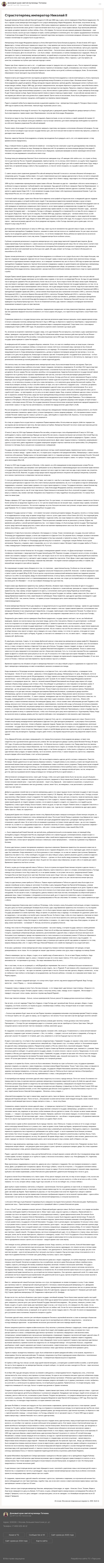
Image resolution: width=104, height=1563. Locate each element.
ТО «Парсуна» (94, 1559)
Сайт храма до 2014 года (16, 1541)
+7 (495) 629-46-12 (19, 1526)
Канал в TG (14, 1535)
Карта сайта (41, 1541)
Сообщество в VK (37, 1535)
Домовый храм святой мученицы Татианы (27, 3)
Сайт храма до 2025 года (62, 1535)
